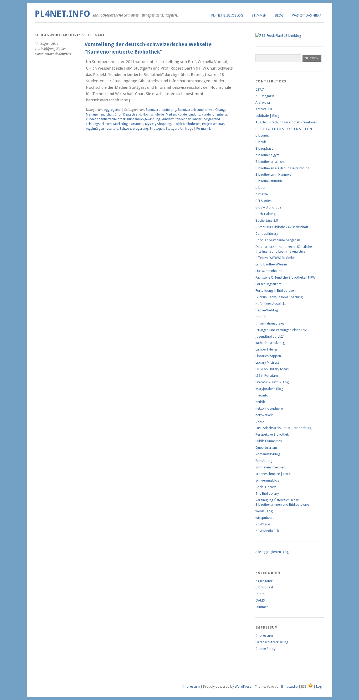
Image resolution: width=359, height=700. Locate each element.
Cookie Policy (265, 649)
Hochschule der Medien (159, 114)
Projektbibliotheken (187, 124)
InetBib (260, 317)
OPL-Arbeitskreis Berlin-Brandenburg (283, 428)
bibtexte (261, 194)
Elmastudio (289, 686)
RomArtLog (263, 461)
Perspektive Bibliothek (272, 434)
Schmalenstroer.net (270, 467)
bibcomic (262, 135)
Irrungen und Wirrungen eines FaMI (282, 330)
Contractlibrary (266, 234)
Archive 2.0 (263, 109)
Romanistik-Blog (267, 454)
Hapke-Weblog (266, 310)
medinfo (261, 395)
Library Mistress (267, 362)
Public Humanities (268, 441)
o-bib (259, 421)
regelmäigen (95, 128)
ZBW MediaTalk (267, 531)
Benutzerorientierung (161, 110)
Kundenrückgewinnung (143, 119)
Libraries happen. (268, 356)
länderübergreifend (206, 119)
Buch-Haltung (265, 214)
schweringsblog (267, 480)
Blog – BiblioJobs (268, 207)
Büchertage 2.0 (266, 220)
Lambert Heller (266, 349)
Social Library (265, 487)
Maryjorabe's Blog (269, 389)
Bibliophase (264, 148)
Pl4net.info (62, 14)
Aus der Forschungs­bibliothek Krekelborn (286, 122)
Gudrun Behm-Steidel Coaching (278, 297)
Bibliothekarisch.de (269, 162)
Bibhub (260, 142)
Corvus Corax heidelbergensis (277, 240)
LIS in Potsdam (266, 376)
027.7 (259, 89)
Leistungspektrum (99, 124)
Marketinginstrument (128, 124)
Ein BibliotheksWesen (271, 264)
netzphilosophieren (270, 408)
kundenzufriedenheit (176, 119)
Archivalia (262, 103)
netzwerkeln (264, 415)
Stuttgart (172, 128)
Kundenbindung (189, 114)
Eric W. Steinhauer (268, 271)
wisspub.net (264, 518)
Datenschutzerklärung (271, 642)
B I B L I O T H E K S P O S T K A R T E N (283, 129)
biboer (260, 188)
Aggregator (112, 110)
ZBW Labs (262, 524)
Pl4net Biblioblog (227, 15)
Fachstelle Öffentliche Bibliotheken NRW (285, 277)
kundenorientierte (214, 114)
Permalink (203, 128)
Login (320, 686)
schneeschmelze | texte (273, 474)
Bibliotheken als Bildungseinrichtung (282, 168)
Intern (260, 594)
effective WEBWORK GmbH (275, 258)
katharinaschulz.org (270, 343)
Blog (279, 15)
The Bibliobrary (267, 493)
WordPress (243, 686)
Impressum (264, 636)
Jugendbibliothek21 (270, 336)
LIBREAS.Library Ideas (272, 369)
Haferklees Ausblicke (270, 304)
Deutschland (132, 114)
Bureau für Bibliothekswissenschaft (281, 227)
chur (109, 114)
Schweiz (125, 128)
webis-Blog (264, 511)
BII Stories (263, 201)
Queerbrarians (266, 448)
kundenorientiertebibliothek (106, 119)
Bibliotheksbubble (269, 181)
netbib (260, 402)
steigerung (140, 128)
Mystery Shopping (158, 124)
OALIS (260, 600)
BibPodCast (264, 587)
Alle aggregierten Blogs (272, 552)
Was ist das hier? (306, 15)
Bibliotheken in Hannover (274, 174)
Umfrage (186, 128)
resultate (111, 128)
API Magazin (264, 96)
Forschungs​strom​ (268, 284)
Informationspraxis (270, 323)
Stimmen (259, 15)
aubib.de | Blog (267, 116)
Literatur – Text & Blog (272, 382)
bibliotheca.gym (267, 155)
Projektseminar (213, 124)
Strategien (157, 128)
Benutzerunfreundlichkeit (196, 110)
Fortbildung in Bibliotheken (275, 290)
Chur (118, 114)
